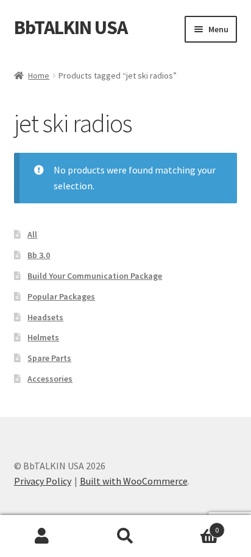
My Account (41, 536)
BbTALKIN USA (70, 27)
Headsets (45, 317)
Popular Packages (61, 296)
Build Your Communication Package (94, 275)
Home (38, 75)
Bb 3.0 (38, 255)
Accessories (49, 378)
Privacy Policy (42, 481)
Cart (193, 525)
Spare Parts (49, 357)
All (32, 234)
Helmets (43, 337)
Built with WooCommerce (134, 481)
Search (125, 536)
